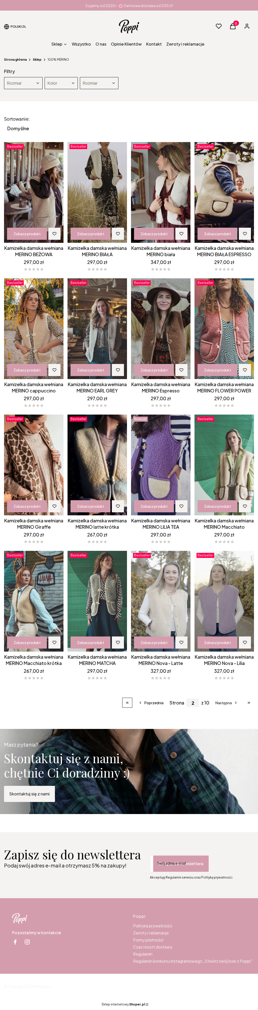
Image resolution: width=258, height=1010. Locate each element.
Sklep (37, 59)
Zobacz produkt (27, 233)
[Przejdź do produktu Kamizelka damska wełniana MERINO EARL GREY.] (97, 328)
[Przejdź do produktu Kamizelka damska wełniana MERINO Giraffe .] (33, 465)
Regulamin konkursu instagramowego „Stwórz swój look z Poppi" (192, 961)
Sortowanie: (17, 118)
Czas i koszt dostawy (152, 947)
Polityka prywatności (152, 925)
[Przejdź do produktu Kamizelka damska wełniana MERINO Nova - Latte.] (160, 601)
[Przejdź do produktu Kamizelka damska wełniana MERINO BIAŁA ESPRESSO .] (224, 192)
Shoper (42, 986)
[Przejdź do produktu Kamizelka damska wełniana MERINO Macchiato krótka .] (33, 601)
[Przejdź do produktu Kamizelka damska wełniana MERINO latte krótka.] (97, 465)
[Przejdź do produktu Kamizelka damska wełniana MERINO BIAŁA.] (97, 192)
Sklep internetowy (123, 1004)
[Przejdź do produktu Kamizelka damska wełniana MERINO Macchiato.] (224, 465)
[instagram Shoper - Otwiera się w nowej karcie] (27, 942)
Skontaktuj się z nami (29, 793)
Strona (177, 702)
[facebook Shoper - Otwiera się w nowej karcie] (15, 942)
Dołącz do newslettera (180, 863)
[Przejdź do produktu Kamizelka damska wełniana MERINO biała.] (160, 192)
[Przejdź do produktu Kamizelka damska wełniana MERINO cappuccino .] (33, 328)
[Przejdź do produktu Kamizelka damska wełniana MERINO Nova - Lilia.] (224, 601)
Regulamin (142, 954)
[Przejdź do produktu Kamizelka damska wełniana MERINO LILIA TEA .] (160, 465)
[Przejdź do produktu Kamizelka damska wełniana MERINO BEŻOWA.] (33, 192)
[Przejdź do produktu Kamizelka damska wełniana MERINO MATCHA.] (97, 601)
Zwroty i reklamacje (151, 932)
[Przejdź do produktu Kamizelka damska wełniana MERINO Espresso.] (160, 328)
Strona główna (15, 59)
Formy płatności (148, 939)
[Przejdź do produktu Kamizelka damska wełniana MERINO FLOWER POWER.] (224, 328)
